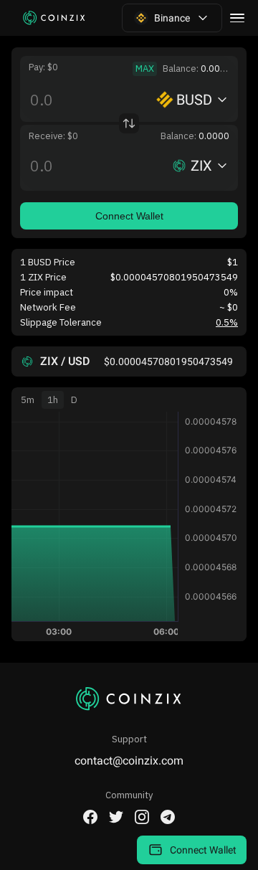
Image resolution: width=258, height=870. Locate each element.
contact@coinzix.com (129, 760)
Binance (172, 18)
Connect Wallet (129, 216)
